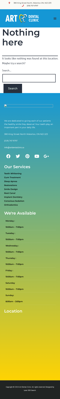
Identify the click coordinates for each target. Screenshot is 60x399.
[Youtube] (37, 156)
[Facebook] (8, 156)
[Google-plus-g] (46, 156)
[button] (55, 18)
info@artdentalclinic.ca (14, 147)
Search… (6, 70)
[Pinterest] (27, 156)
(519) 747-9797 (11, 140)
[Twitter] (18, 156)
